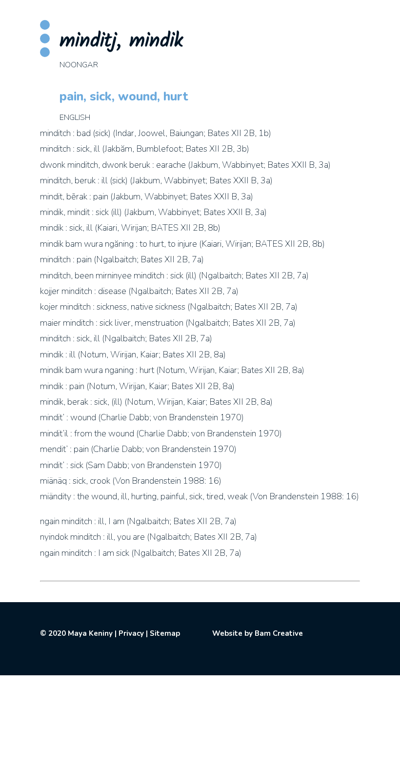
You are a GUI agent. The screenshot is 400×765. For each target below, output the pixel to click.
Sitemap (165, 633)
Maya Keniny (90, 633)
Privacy (131, 633)
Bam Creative (279, 633)
